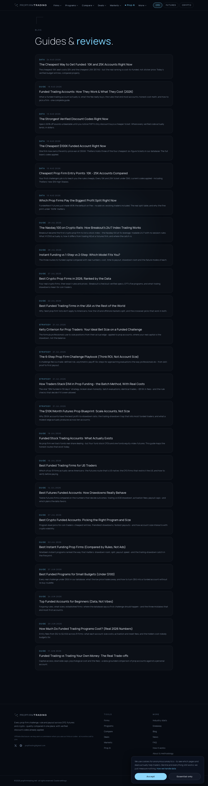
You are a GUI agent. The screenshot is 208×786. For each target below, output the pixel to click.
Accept (151, 776)
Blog (155, 731)
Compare (87, 5)
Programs (70, 5)
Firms (56, 5)
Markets (114, 5)
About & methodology (163, 753)
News (155, 736)
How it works (159, 747)
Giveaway (157, 725)
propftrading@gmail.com (35, 745)
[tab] (157, 5)
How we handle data (166, 768)
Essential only (184, 776)
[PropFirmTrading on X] (15, 745)
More (141, 5)
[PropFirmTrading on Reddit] (21, 745)
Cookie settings (60, 780)
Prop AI (131, 5)
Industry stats (160, 720)
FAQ (155, 742)
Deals (101, 5)
